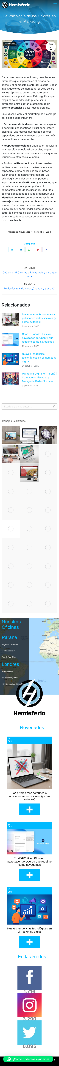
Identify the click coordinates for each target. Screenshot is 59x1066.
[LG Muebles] (48, 547)
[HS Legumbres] (29, 472)
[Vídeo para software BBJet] (48, 454)
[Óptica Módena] (11, 585)
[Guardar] (29, 454)
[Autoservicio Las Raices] (11, 435)
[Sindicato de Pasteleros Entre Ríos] (48, 529)
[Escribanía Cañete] (48, 435)
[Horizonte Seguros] (11, 566)
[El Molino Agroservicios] (11, 472)
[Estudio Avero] (11, 454)
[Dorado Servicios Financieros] (29, 566)
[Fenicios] (29, 603)
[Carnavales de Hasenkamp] (11, 529)
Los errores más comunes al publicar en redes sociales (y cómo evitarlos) (39, 318)
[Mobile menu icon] (55, 5)
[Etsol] (48, 491)
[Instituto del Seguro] (48, 472)
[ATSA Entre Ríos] (29, 547)
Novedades (10, 44)
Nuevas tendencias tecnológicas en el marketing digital (39, 357)
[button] (28, 1059)
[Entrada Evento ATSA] (29, 510)
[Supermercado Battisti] (29, 585)
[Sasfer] (29, 435)
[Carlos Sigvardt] (11, 491)
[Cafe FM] (11, 603)
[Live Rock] (48, 603)
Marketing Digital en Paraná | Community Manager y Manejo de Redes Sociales (39, 377)
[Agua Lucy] (11, 547)
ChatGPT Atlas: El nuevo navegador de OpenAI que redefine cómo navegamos (38, 337)
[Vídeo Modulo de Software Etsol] (48, 510)
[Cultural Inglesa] (48, 566)
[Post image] (10, 319)
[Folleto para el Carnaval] (29, 491)
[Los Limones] (48, 585)
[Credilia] (11, 510)
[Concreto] (29, 529)
